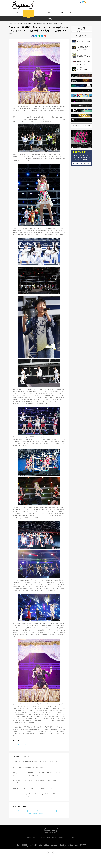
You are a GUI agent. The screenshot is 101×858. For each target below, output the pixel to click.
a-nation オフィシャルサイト (20, 744)
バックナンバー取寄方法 (44, 837)
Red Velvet (40, 811)
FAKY (31, 811)
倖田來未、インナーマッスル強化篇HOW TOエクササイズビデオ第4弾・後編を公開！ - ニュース (36, 761)
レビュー (72, 13)
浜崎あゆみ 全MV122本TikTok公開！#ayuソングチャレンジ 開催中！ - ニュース (32, 788)
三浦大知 (22, 813)
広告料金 (67, 837)
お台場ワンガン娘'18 (52, 811)
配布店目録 (54, 837)
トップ (17, 13)
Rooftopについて (27, 837)
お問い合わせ (75, 837)
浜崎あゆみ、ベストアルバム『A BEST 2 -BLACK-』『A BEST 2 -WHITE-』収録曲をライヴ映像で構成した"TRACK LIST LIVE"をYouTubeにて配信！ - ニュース (39, 774)
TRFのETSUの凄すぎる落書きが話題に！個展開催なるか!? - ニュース (30, 767)
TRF (45, 811)
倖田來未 (28, 813)
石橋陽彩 (41, 813)
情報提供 (61, 837)
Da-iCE (14, 811)
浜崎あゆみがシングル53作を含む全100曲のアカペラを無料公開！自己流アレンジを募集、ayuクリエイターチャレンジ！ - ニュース (39, 781)
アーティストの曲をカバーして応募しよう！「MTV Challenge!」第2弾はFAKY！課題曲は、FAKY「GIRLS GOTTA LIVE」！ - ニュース (37, 795)
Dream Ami (21, 811)
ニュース (28, 13)
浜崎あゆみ (35, 813)
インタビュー (39, 13)
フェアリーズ (15, 813)
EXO (26, 811)
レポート (50, 13)
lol (34, 811)
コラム (61, 13)
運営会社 (35, 837)
